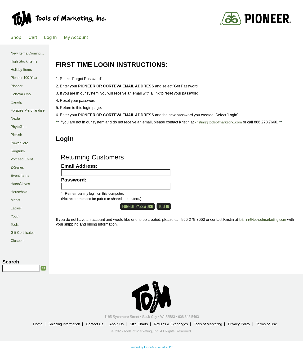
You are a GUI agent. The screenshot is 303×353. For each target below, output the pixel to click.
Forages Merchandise (28, 110)
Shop (15, 37)
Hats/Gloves (20, 184)
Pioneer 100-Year (24, 78)
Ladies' (16, 208)
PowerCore (19, 143)
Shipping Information (64, 324)
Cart (32, 37)
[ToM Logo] (59, 18)
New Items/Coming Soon (28, 53)
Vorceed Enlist (22, 159)
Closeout (17, 241)
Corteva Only (21, 94)
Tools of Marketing (208, 324)
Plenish (16, 135)
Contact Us (94, 324)
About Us (116, 324)
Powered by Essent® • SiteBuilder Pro (151, 347)
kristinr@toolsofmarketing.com (218, 122)
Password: (73, 180)
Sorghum (18, 151)
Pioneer (16, 86)
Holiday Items (21, 70)
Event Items (20, 175)
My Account (76, 37)
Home (38, 324)
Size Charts (139, 324)
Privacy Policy (239, 324)
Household (19, 192)
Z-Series (17, 167)
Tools (15, 224)
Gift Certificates (23, 233)
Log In (50, 37)
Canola (16, 102)
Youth (15, 216)
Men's (15, 200)
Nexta (15, 118)
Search (10, 262)
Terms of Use (266, 324)
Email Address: (79, 166)
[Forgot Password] (137, 206)
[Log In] (163, 206)
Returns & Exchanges (171, 324)
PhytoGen (18, 127)
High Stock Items (24, 61)
